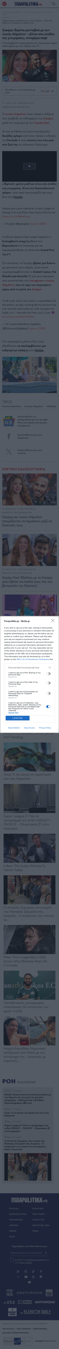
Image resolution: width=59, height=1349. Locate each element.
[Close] (53, 621)
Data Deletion (14, 728)
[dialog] (29, 674)
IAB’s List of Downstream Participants (33, 659)
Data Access (29, 728)
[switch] (48, 673)
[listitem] (29, 667)
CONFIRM (17, 718)
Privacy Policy (45, 728)
